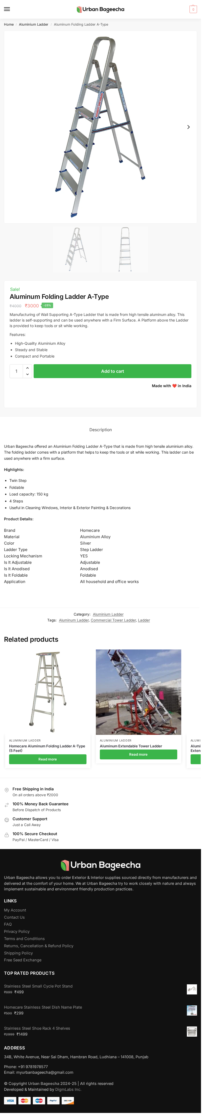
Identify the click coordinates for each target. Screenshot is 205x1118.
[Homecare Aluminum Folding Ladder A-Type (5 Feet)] (47, 692)
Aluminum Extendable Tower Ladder (131, 746)
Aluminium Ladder (33, 24)
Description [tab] (100, 429)
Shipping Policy (18, 953)
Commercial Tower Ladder (113, 620)
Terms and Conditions (24, 938)
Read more (47, 759)
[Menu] (12, 9)
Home (9, 24)
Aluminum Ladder (74, 620)
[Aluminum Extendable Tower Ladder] (138, 692)
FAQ (8, 924)
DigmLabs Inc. (68, 1089)
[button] (192, 9)
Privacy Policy (17, 931)
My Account (15, 910)
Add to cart (112, 371)
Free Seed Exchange (22, 960)
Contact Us (14, 917)
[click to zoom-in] (100, 127)
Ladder (144, 620)
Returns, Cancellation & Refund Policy (38, 945)
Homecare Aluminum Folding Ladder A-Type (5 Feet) (47, 748)
